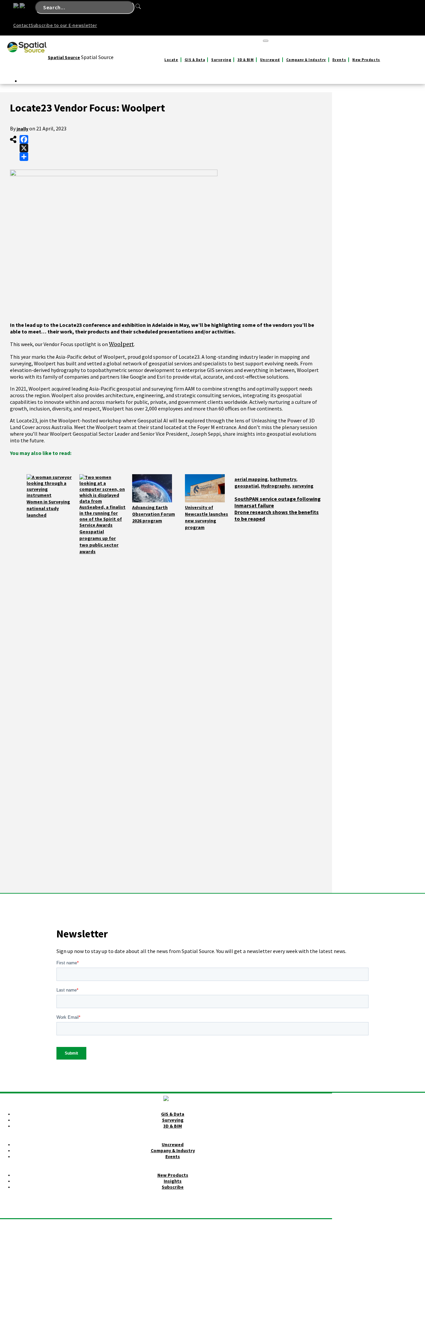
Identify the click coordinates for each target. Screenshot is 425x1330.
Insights (173, 1181)
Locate (171, 59)
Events (339, 59)
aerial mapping (251, 479)
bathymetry (283, 479)
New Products (366, 59)
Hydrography (275, 486)
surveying (302, 486)
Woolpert (121, 344)
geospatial (246, 486)
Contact (22, 25)
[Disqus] (166, 637)
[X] (24, 148)
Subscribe (173, 1187)
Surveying (221, 59)
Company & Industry (306, 59)
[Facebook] (24, 139)
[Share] (24, 156)
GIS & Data (195, 59)
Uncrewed (270, 59)
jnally (22, 129)
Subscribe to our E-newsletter (64, 25)
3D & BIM (245, 59)
